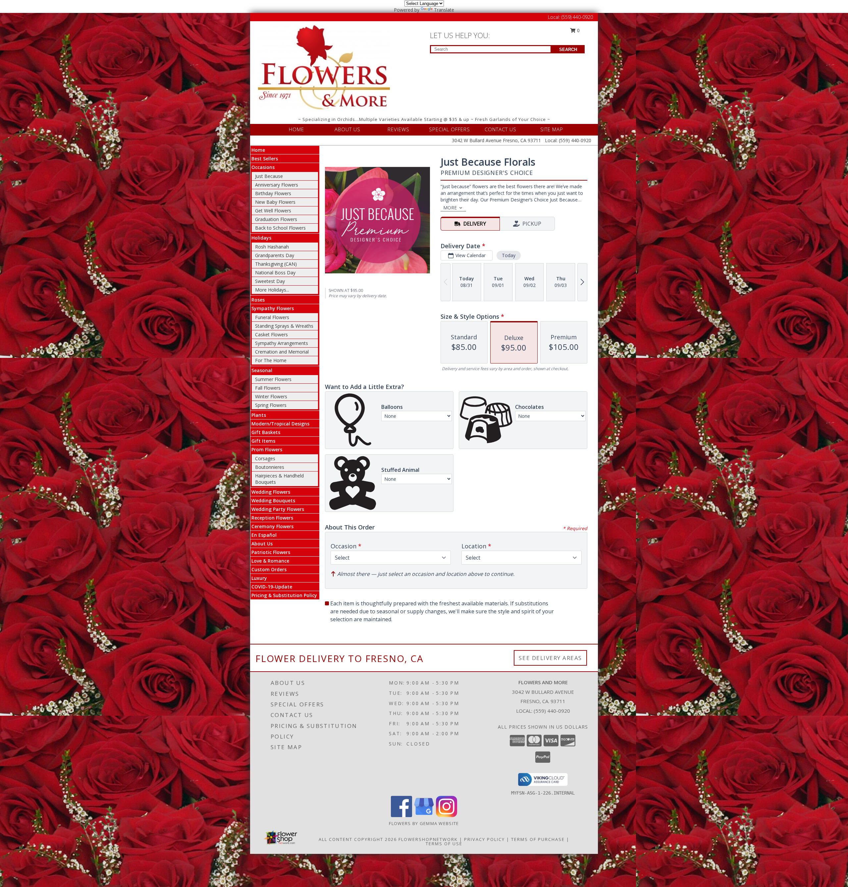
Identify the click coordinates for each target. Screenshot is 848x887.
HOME (296, 129)
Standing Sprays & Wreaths (284, 326)
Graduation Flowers (276, 219)
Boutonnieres (269, 467)
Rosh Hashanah (272, 247)
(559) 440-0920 (577, 17)
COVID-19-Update (271, 586)
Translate (444, 10)
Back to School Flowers (280, 228)
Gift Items (263, 441)
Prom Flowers (266, 449)
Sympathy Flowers (272, 308)
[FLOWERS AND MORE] (324, 67)
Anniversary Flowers (276, 185)
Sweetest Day (270, 281)
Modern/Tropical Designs (280, 423)
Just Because (269, 176)
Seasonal (261, 370)
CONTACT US (500, 129)
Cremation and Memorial (282, 352)
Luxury (259, 578)
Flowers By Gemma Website (424, 823)
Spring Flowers (271, 405)
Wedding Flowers (270, 492)
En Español (264, 535)
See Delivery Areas (550, 658)
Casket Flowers (271, 334)
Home (258, 150)
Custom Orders (269, 569)
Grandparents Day (274, 255)
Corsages (265, 458)
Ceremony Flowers (272, 526)
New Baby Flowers (275, 202)
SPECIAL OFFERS (449, 129)
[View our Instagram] (446, 815)
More (450, 207)
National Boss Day (275, 272)
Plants (258, 415)
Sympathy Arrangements (281, 343)
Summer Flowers (273, 379)
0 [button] (578, 30)
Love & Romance (270, 561)
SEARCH (568, 49)
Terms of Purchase (538, 839)
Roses (258, 300)
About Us (262, 543)
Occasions (263, 167)
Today (508, 255)
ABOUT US (347, 129)
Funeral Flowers (272, 317)
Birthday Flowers (273, 193)
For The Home (271, 360)
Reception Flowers (272, 518)
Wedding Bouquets (273, 500)
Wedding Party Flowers (277, 509)
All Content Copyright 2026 (358, 839)
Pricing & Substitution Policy (284, 595)
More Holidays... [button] (272, 290)
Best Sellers (264, 158)
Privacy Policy (484, 839)
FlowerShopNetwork (428, 839)
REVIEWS (398, 129)
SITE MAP (551, 129)
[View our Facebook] (401, 815)
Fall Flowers (268, 388)
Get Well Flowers (273, 210)
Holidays (261, 238)
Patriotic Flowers (270, 552)
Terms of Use (444, 844)
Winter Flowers (271, 396)
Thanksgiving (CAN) (276, 264)
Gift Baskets (265, 432)
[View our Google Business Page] (424, 815)
